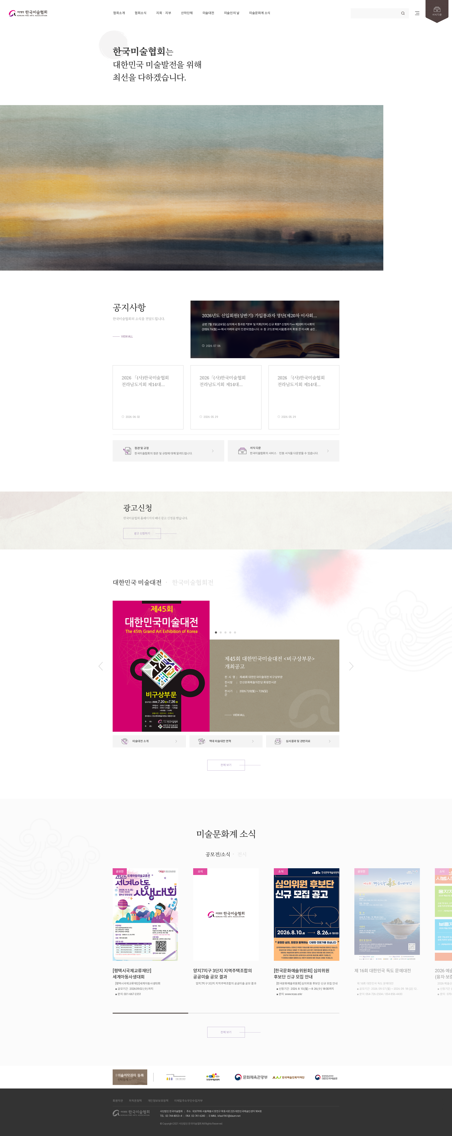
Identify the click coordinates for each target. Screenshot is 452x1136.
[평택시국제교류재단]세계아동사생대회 (132, 974)
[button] (405, 258)
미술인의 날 (231, 13)
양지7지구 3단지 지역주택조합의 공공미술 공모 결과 (222, 974)
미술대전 (208, 13)
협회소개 (119, 13)
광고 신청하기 (142, 533)
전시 (241, 854)
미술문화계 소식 (259, 13)
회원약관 (118, 1100)
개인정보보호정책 (158, 1100)
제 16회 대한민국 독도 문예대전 (382, 970)
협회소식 (140, 13)
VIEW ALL (127, 336)
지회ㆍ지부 (163, 13)
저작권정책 (135, 1100)
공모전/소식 (218, 854)
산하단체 (187, 13)
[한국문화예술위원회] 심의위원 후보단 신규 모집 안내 (301, 974)
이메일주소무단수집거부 (188, 1100)
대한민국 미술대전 (137, 582)
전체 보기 (226, 765)
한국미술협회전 (192, 582)
